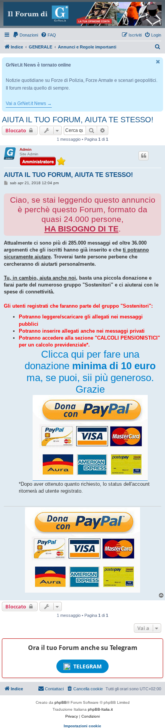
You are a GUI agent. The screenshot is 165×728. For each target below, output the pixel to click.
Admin (25, 149)
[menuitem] (25, 35)
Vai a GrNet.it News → (29, 103)
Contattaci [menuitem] (54, 688)
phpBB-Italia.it (100, 709)
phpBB (60, 702)
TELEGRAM (87, 666)
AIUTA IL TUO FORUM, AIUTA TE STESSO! (77, 119)
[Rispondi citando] (143, 155)
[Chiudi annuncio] (158, 62)
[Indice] (82, 14)
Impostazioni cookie (82, 726)
